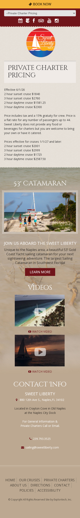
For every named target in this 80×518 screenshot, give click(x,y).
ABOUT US (18, 485)
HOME (10, 480)
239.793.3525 (42, 439)
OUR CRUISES (29, 480)
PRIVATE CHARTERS (59, 480)
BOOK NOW (42, 4)
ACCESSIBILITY (49, 490)
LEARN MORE (40, 272)
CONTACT (62, 485)
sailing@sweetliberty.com (42, 447)
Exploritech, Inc (62, 499)
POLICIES (26, 490)
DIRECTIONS (40, 485)
